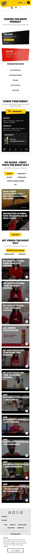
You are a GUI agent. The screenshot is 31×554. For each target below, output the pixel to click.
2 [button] (14, 8)
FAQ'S (5, 524)
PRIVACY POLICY (22, 524)
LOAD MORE (15, 234)
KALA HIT (12, 139)
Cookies (13, 543)
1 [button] (10, 8)
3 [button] (19, 8)
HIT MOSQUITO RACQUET (17, 141)
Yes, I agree (15, 550)
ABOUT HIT (12, 524)
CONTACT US (20, 527)
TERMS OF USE (10, 527)
